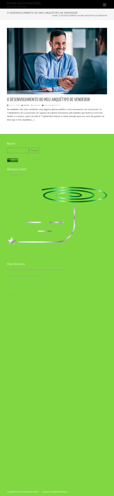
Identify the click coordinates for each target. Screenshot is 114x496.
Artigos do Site (16, 175)
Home (54, 15)
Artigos (36, 105)
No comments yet (52, 105)
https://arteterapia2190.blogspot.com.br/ (23, 276)
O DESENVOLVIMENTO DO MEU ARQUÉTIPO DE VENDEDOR (48, 99)
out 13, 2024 (14, 105)
